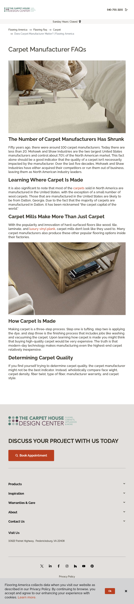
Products (15, 484)
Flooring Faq (40, 29)
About (12, 512)
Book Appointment (33, 455)
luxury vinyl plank (42, 229)
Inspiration (16, 493)
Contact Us (16, 521)
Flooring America (17, 29)
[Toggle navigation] (126, 9)
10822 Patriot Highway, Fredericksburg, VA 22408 (36, 541)
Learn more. (27, 597)
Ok (110, 591)
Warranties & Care (21, 503)
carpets (78, 188)
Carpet (57, 29)
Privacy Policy (67, 576)
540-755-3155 (115, 9)
